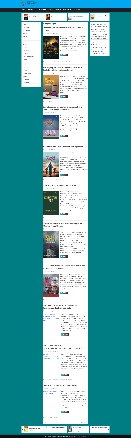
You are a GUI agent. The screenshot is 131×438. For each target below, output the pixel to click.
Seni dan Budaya (62, 61)
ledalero (56, 33)
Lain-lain (25, 53)
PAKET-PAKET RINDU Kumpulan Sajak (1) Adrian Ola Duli (77, 428)
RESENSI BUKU (67, 9)
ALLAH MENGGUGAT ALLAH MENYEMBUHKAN (58, 15)
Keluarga (25, 47)
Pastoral (50, 101)
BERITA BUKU (31, 9)
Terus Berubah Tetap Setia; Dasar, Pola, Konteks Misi (80, 15)
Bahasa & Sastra (27, 30)
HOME (24, 9)
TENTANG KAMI (77, 9)
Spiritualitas (51, 179)
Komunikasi (59, 340)
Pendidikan (26, 62)
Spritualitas (57, 179)
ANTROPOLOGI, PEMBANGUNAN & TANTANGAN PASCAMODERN (56, 428)
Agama (75, 18)
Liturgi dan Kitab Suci (53, 260)
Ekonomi (51, 340)
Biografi (25, 33)
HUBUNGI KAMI (42, 9)
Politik (63, 340)
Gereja (30, 18)
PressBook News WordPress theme (78, 436)
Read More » (64, 55)
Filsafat (56, 61)
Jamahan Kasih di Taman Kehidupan (36, 428)
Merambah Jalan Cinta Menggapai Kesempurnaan (63, 147)
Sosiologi (68, 340)
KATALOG (58, 9)
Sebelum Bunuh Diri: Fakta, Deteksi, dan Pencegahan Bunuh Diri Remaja (99, 43)
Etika (50, 417)
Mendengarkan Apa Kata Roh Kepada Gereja (102, 15)
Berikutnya (84, 422)
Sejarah (25, 70)
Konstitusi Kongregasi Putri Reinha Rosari (60, 185)
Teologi (53, 18)
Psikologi (25, 67)
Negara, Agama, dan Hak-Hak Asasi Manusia (60, 385)
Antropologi (51, 61)
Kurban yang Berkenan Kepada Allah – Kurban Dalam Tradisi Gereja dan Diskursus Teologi (99, 36)
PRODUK (50, 9)
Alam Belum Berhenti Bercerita (34, 15)
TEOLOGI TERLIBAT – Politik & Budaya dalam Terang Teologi (102, 428)
